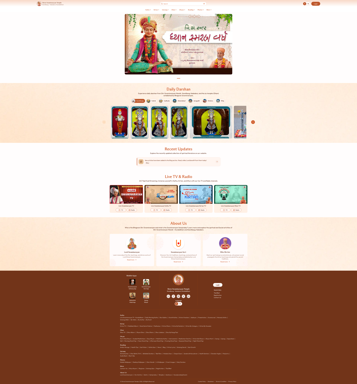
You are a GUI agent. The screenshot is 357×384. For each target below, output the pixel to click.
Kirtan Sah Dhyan (198, 339)
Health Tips (134, 347)
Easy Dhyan (150, 339)
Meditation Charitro (185, 339)
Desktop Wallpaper (139, 362)
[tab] (304, 3)
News (159, 347)
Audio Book (123, 356)
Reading (190, 10)
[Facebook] (173, 296)
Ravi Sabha (163, 317)
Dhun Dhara (150, 332)
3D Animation (124, 353)
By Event (149, 320)
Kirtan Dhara (166, 326)
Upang (223, 339)
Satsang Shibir (124, 320)
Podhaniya (157, 326)
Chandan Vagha (216, 353)
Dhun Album (131, 332)
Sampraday (153, 375)
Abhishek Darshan (148, 353)
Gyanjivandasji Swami (180, 375)
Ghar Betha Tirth (135, 353)
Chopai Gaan (178, 353)
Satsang (164, 10)
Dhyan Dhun (140, 332)
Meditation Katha (161, 339)
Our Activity (138, 375)
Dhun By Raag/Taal (172, 332)
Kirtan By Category (192, 326)
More (208, 10)
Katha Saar (152, 347)
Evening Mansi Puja (171, 341)
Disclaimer (211, 381)
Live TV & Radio (178, 176)
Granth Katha (173, 317)
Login (316, 4)
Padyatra (226, 353)
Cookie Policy (202, 381)
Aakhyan (193, 317)
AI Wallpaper (160, 362)
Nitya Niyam (133, 368)
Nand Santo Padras (146, 326)
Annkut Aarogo (124, 347)
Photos (200, 10)
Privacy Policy (232, 381)
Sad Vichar (143, 347)
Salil (121, 341)
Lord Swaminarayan (126, 375)
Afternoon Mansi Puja (156, 341)
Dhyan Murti (209, 339)
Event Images (170, 362)
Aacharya (169, 375)
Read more (130, 260)
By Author (141, 320)
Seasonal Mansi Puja (185, 341)
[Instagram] (178, 296)
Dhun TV (122, 332)
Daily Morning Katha (151, 317)
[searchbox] (183, 4)
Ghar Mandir (151, 362)
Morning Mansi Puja (130, 341)
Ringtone (141, 368)
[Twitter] (183, 296)
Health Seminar (204, 353)
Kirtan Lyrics (171, 347)
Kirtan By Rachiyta (178, 326)
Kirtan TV (123, 326)
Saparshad (230, 339)
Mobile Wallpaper (125, 362)
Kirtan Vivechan (184, 317)
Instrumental (173, 339)
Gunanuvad (211, 317)
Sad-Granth (192, 347)
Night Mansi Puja (198, 341)
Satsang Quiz (150, 368)
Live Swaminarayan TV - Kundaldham (131, 317)
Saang (217, 339)
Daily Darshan (178, 89)
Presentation (202, 317)
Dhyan (181, 10)
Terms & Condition (221, 381)
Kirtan (156, 10)
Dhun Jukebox (159, 332)
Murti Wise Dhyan (125, 339)
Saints (146, 375)
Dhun (173, 10)
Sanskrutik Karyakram (191, 353)
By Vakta (133, 320)
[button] (120, 122)
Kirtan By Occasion (205, 326)
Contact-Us (217, 297)
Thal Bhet (217, 293)
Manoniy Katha (222, 317)
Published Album (133, 326)
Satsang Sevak (181, 347)
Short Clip (132, 356)
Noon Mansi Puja (143, 341)
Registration (218, 295)
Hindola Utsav (167, 353)
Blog (164, 347)
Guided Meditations (139, 339)
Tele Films (158, 353)
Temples (161, 375)
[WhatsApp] (188, 296)
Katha (147, 10)
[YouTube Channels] (168, 296)
